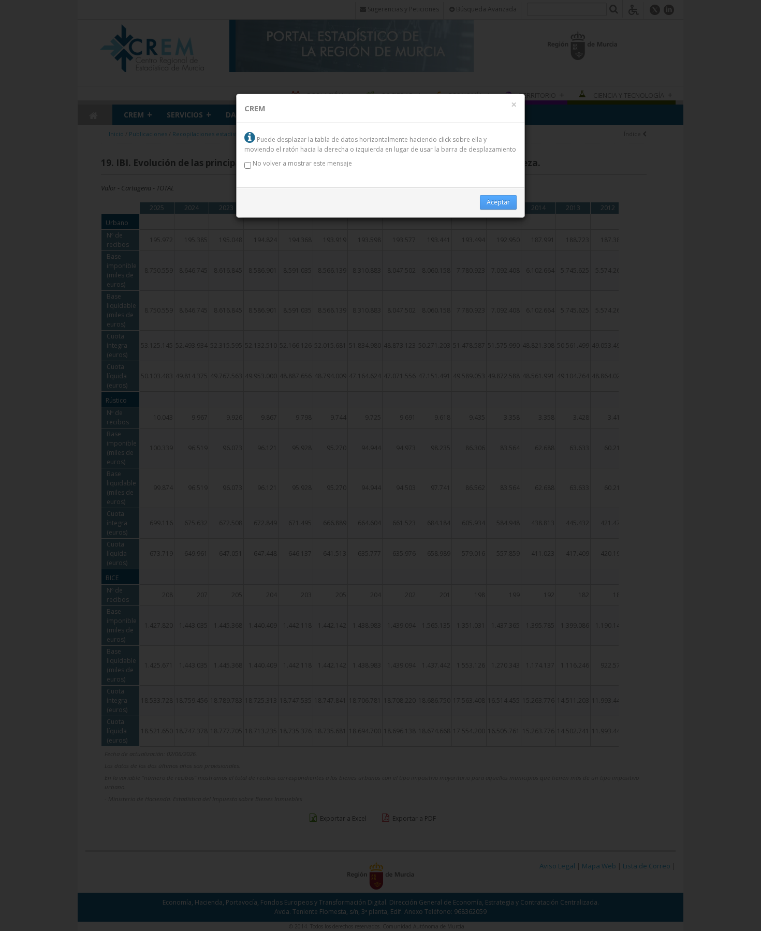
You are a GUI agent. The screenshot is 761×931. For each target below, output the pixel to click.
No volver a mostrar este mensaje (301, 163)
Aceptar (498, 202)
